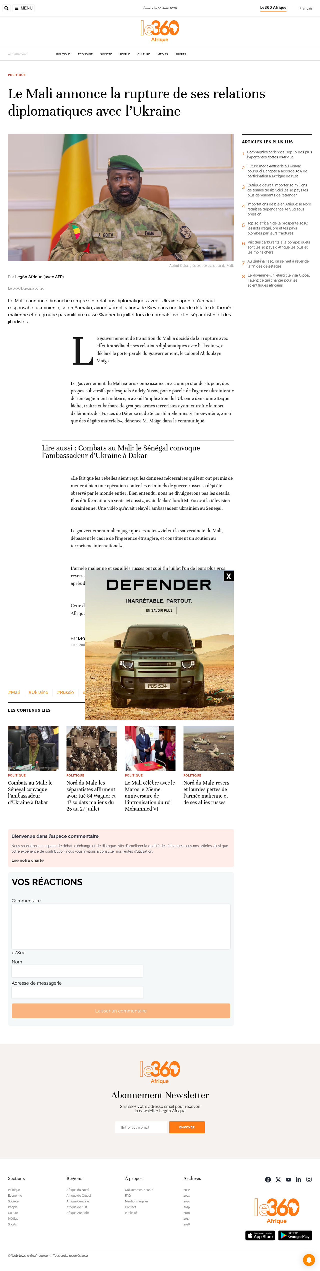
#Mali (14, 692)
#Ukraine (38, 692)
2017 (187, 1218)
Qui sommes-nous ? (139, 1190)
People (125, 54)
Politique (63, 54)
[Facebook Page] (268, 1179)
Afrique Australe (77, 1213)
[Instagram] (309, 1179)
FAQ (128, 1195)
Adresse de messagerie (37, 983)
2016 (187, 1224)
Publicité (131, 1213)
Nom (17, 961)
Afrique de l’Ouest (78, 1195)
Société (106, 54)
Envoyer (187, 1127)
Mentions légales (136, 1201)
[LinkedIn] (299, 1179)
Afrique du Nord (77, 1190)
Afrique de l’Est (76, 1207)
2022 (187, 1190)
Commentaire (26, 900)
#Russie (65, 692)
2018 (187, 1213)
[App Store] (260, 1235)
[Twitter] (278, 1179)
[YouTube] (289, 1179)
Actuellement (17, 54)
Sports (181, 54)
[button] (309, 1260)
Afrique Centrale (77, 1201)
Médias (163, 54)
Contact (130, 1207)
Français (306, 8)
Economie (85, 54)
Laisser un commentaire (121, 1010)
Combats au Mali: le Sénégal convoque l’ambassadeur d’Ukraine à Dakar (121, 451)
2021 (187, 1195)
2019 (187, 1207)
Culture (144, 54)
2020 (187, 1201)
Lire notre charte (28, 860)
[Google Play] (295, 1235)
